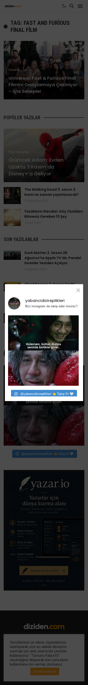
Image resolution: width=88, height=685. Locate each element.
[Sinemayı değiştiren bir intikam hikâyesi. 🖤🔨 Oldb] (43, 350)
